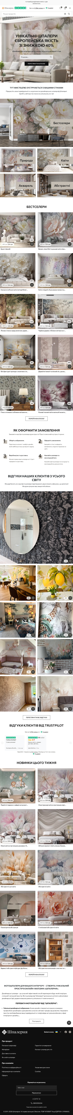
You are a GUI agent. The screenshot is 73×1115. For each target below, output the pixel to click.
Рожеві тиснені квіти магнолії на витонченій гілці (52, 412)
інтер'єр (62, 993)
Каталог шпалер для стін (43, 1049)
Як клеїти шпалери (8, 1057)
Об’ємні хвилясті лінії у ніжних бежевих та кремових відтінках (52, 846)
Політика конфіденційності (11, 1067)
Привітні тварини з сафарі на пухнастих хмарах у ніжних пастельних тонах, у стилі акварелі (15, 805)
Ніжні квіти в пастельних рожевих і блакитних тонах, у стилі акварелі (15, 846)
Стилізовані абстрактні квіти (48, 927)
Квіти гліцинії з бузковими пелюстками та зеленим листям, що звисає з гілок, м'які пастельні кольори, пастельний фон (52, 290)
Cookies (38, 1071)
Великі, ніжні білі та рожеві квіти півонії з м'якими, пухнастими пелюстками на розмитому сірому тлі (52, 249)
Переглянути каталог (36, 63)
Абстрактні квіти (44, 886)
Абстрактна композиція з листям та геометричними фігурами (52, 968)
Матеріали (5, 1049)
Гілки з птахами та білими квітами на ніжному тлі (15, 412)
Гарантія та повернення (43, 1045)
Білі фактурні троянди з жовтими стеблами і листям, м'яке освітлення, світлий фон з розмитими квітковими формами (15, 371)
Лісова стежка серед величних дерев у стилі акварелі (15, 331)
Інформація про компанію (11, 1071)
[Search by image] (65, 13)
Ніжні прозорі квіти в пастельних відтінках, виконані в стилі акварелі (52, 805)
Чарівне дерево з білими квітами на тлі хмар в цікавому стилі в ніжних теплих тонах (52, 331)
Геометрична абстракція (9, 927)
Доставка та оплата (9, 1053)
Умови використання (42, 1067)
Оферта (5, 1075)
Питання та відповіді (9, 1045)
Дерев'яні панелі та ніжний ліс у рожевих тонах (52, 371)
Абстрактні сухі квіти (8, 886)
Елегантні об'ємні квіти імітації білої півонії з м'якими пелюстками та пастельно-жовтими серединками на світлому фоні (15, 290)
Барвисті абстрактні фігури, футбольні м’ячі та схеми (15, 968)
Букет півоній (5, 249)
